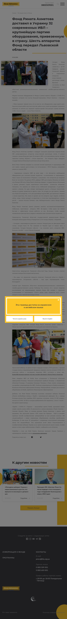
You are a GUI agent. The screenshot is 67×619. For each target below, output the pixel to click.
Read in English (47, 319)
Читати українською (19, 319)
